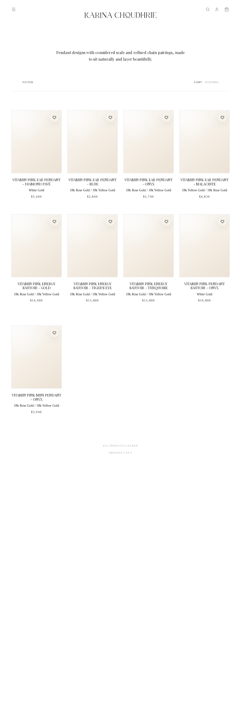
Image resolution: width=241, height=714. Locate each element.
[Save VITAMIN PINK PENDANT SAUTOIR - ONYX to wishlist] (222, 221)
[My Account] (217, 9)
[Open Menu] (13, 9)
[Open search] (208, 9)
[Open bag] (227, 9)
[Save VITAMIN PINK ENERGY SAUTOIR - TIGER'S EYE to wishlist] (110, 221)
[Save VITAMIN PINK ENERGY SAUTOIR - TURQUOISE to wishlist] (166, 221)
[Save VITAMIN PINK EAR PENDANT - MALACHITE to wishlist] (222, 117)
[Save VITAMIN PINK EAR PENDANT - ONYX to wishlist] (166, 117)
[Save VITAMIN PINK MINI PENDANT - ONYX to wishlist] (54, 333)
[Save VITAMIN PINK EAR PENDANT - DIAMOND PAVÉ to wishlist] (54, 117)
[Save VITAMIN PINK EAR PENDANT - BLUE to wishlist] (110, 117)
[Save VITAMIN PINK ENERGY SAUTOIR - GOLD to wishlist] (54, 221)
